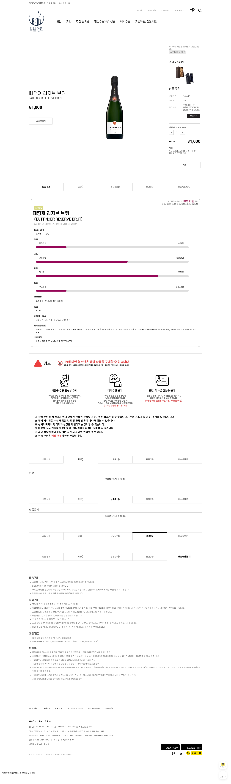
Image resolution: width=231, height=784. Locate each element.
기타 (68, 21)
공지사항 (33, 708)
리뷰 (80, 187)
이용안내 (46, 708)
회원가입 (152, 10)
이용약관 (59, 708)
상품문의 (115, 187)
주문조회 (165, 10)
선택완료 (193, 116)
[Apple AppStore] (170, 750)
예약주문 (125, 21)
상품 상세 (46, 187)
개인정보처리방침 (75, 708)
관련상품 (150, 187)
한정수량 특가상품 (105, 21)
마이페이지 (179, 10)
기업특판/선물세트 (146, 21)
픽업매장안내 (94, 708)
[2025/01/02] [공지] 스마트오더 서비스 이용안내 (49, 3)
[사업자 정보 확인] (105, 735)
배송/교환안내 (184, 187)
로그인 (140, 10)
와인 (58, 21)
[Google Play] (191, 750)
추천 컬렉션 (83, 21)
